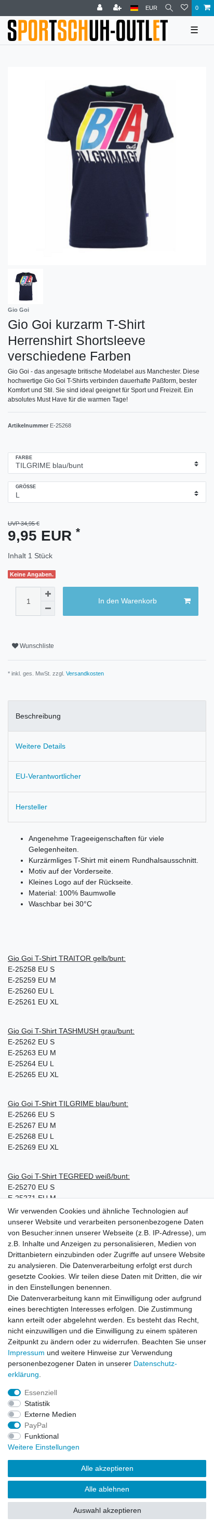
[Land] (134, 8)
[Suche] (169, 8)
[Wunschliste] (184, 8)
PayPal (35, 1425)
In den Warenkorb (127, 601)
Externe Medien (50, 1414)
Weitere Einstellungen (43, 1447)
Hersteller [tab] (31, 807)
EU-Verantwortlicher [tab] (48, 776)
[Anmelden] (100, 8)
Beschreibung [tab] (38, 716)
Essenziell (40, 1392)
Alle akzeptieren (107, 1468)
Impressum (26, 1352)
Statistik (37, 1403)
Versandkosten (85, 673)
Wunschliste (36, 646)
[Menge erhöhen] (48, 594)
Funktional (41, 1436)
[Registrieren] (118, 8)
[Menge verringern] (48, 608)
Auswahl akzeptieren (107, 1510)
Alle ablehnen (107, 1489)
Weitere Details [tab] (40, 746)
